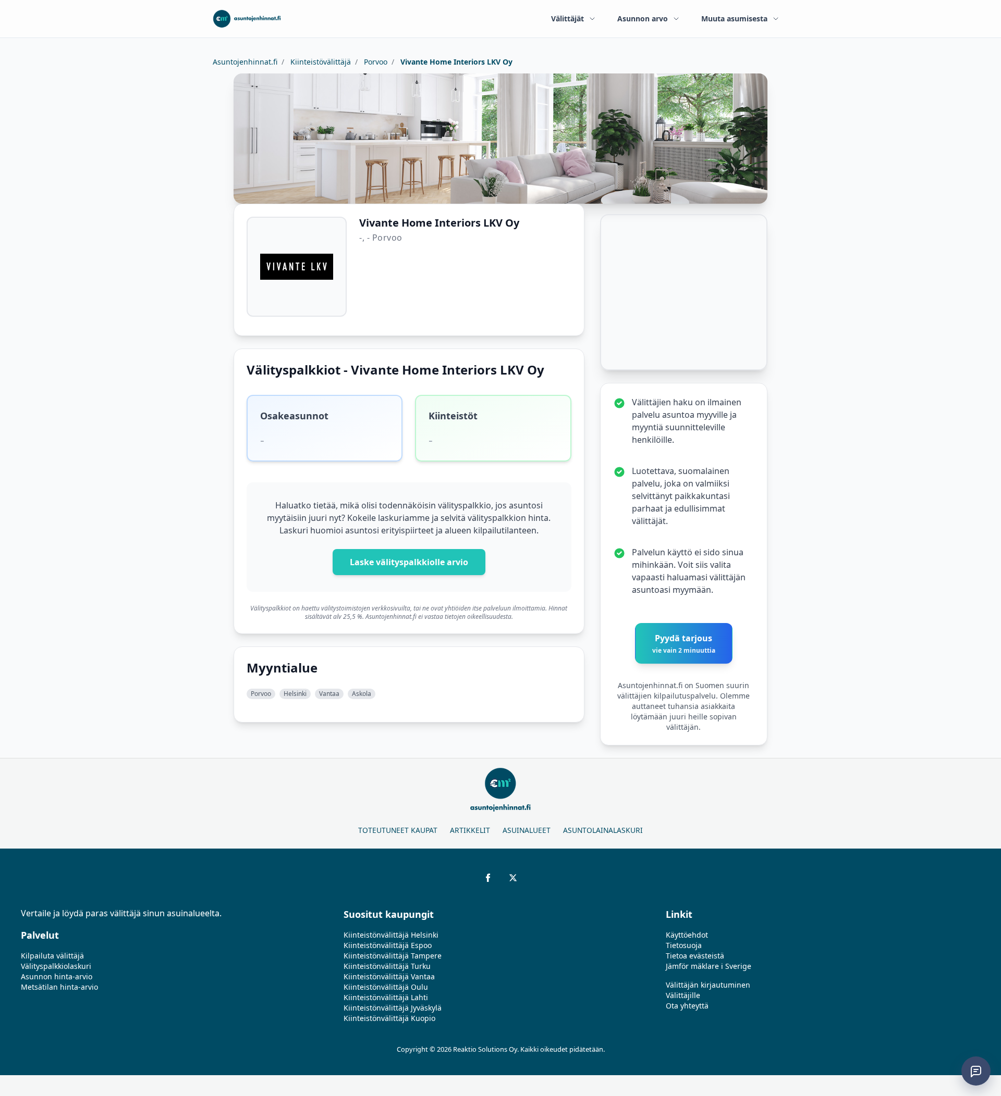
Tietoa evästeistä (695, 956)
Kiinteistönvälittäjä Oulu (386, 987)
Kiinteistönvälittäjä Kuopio (389, 1018)
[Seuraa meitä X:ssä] (513, 877)
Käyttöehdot (687, 935)
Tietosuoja (684, 945)
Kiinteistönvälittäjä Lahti (386, 997)
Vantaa (329, 693)
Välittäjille (683, 995)
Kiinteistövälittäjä (319, 62)
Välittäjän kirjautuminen (708, 985)
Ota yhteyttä (687, 1006)
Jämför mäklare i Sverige (708, 966)
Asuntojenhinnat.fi (245, 62)
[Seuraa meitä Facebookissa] (487, 877)
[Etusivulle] (247, 18)
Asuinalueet (527, 830)
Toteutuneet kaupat (397, 830)
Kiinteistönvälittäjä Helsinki (391, 935)
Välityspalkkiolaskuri (56, 966)
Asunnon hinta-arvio (56, 976)
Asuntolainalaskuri (603, 830)
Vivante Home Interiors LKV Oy (455, 62)
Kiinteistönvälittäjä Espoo (388, 945)
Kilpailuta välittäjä (52, 956)
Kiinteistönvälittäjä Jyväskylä (393, 1008)
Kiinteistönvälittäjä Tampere (393, 956)
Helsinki (295, 693)
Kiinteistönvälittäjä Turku (387, 966)
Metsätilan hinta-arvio (59, 987)
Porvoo (374, 62)
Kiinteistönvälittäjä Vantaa (389, 976)
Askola (361, 693)
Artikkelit (470, 830)
